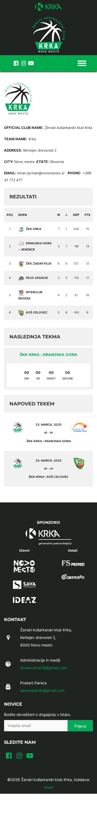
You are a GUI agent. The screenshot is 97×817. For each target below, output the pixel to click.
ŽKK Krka (33, 229)
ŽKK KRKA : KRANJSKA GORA (48, 354)
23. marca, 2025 (48, 424)
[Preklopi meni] (82, 63)
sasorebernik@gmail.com (42, 690)
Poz (10, 215)
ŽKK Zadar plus (38, 263)
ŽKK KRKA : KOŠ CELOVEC (48, 477)
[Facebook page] (16, 63)
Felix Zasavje (37, 278)
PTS (87, 215)
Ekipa (22, 215)
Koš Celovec (36, 312)
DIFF (76, 215)
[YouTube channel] (31, 63)
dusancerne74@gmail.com (43, 667)
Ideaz (49, 787)
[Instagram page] (23, 63)
